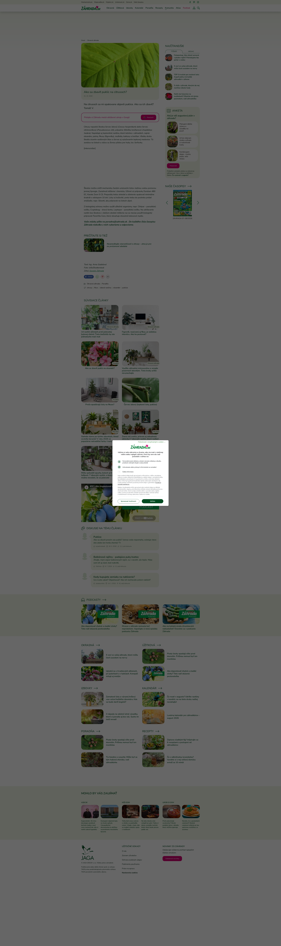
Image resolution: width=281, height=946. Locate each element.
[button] (140, 471)
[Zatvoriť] (152, 442)
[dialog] (140, 473)
